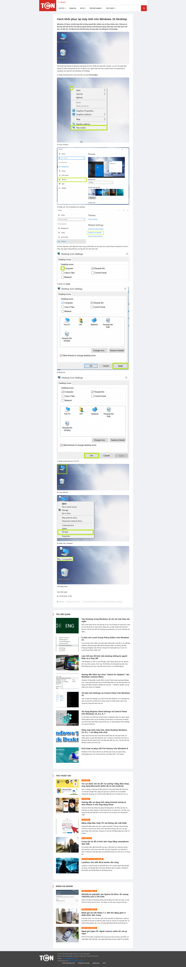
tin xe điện (80, 960)
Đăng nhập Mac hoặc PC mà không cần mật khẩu (104, 823)
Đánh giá (72, 8)
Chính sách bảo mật (68, 963)
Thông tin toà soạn (83, 963)
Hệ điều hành (87, 838)
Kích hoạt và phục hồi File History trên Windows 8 (105, 748)
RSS (104, 963)
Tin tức (61, 8)
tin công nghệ (72, 960)
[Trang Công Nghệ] (46, 957)
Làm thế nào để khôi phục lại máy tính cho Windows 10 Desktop (102, 601)
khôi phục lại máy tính (73, 601)
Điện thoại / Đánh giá (89, 891)
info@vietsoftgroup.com (69, 958)
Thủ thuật (110, 8)
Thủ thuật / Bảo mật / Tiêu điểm (92, 859)
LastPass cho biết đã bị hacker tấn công (100, 862)
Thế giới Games (95, 8)
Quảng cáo (96, 963)
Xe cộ (82, 8)
